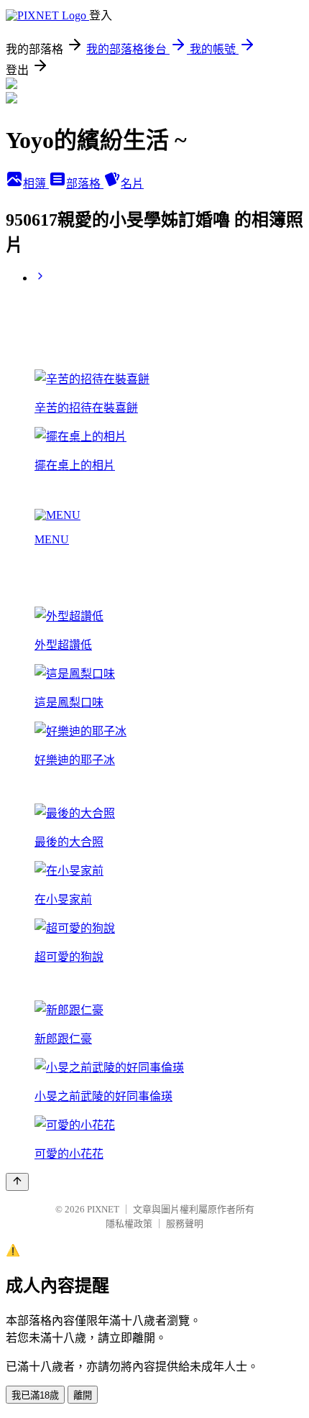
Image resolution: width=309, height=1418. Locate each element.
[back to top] (17, 1182)
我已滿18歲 (35, 1395)
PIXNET (103, 1209)
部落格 (84, 184)
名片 (132, 184)
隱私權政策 (129, 1223)
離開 (82, 1395)
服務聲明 (184, 1223)
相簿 (36, 184)
